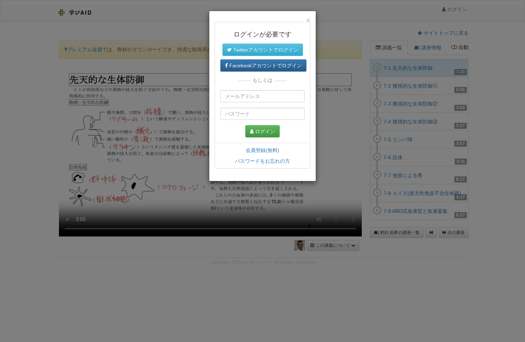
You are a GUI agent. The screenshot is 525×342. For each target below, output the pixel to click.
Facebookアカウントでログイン (265, 65)
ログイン (264, 131)
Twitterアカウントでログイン (265, 50)
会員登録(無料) (262, 150)
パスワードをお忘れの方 (262, 161)
